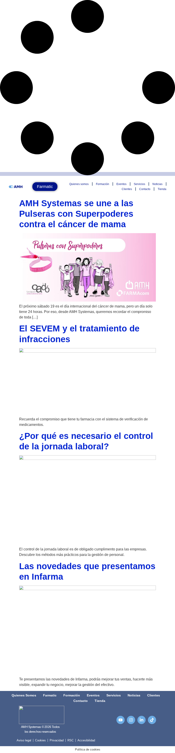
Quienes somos (79, 184)
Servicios (139, 184)
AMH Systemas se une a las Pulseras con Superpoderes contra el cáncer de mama (76, 213)
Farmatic (50, 695)
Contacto (144, 189)
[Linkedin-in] (141, 720)
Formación (102, 184)
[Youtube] (120, 720)
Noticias (157, 184)
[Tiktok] (152, 720)
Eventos (121, 184)
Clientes (127, 189)
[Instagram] (131, 720)
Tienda (162, 189)
